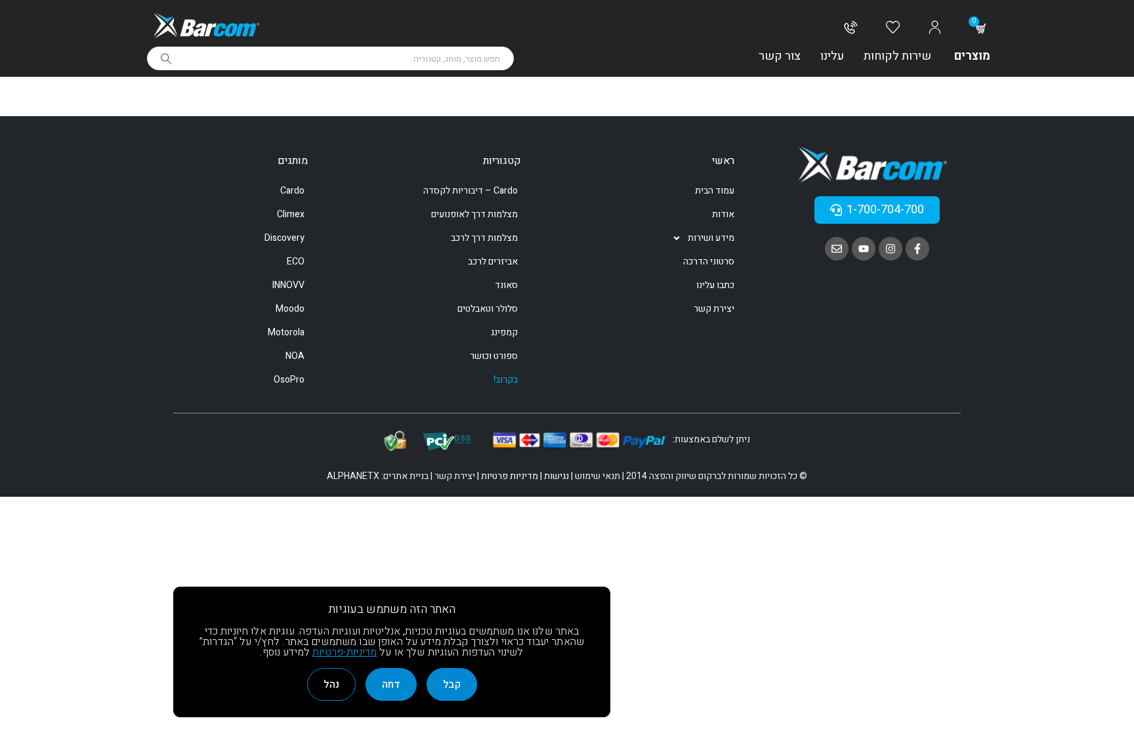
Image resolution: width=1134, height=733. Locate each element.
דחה (391, 684)
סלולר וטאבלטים (487, 309)
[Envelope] (837, 249)
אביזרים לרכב (493, 261)
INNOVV (288, 285)
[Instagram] (890, 249)
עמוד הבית (714, 191)
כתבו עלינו (715, 285)
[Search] (166, 58)
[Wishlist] (893, 28)
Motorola (286, 332)
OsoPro (289, 380)
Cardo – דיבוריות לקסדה (470, 191)
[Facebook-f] (917, 249)
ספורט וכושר (494, 356)
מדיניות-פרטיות (344, 652)
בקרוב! (506, 380)
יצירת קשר (714, 309)
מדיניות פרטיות (509, 476)
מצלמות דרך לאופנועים (474, 214)
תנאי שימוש (597, 476)
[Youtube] (863, 249)
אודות (723, 214)
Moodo (290, 309)
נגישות (556, 476)
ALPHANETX (353, 476)
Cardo (292, 191)
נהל (331, 684)
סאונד (506, 285)
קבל (452, 684)
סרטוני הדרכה (708, 261)
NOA (294, 356)
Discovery (284, 238)
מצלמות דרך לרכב (484, 238)
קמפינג (504, 332)
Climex (290, 214)
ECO (295, 261)
